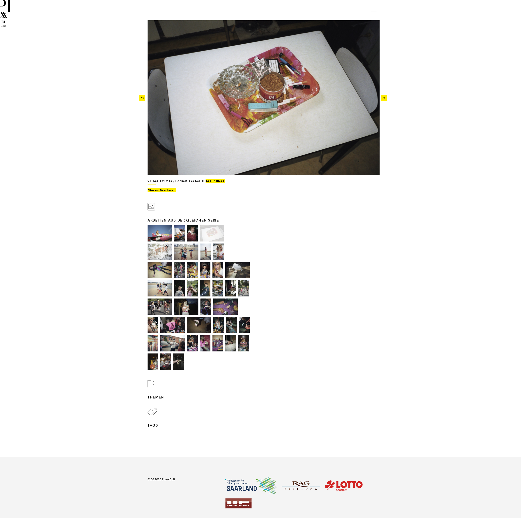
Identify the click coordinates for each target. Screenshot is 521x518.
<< (142, 98)
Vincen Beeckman (162, 190)
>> (384, 98)
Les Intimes (215, 181)
